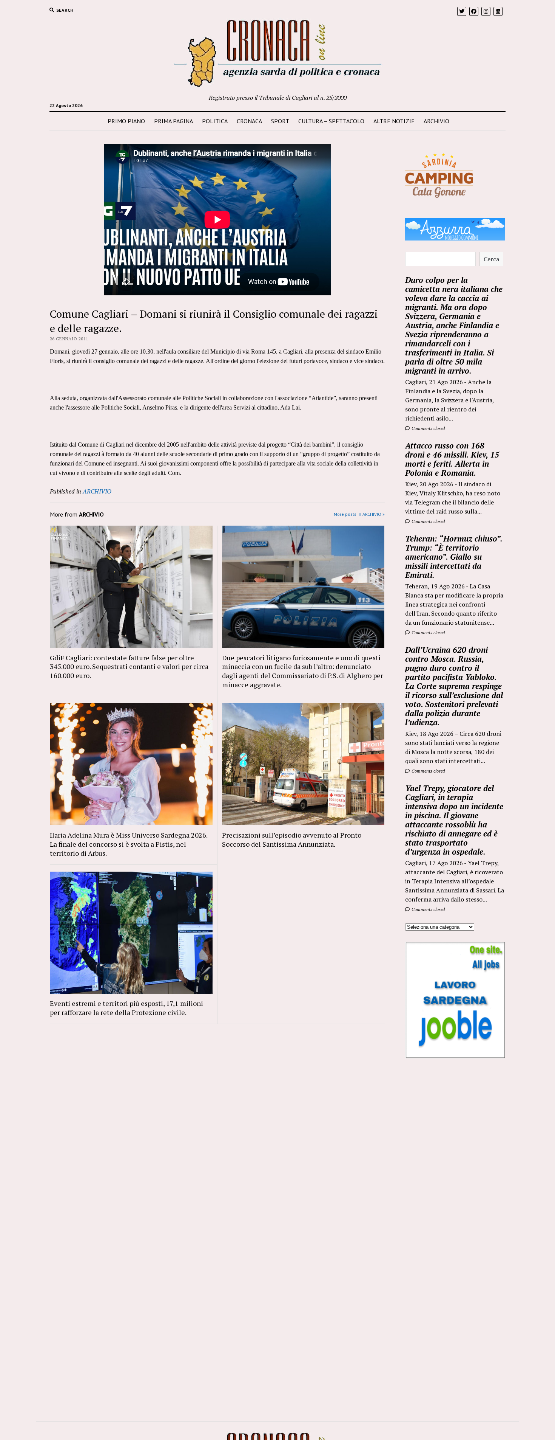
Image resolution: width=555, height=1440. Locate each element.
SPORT (280, 121)
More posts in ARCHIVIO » (359, 514)
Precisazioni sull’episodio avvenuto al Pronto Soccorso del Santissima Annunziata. (291, 839)
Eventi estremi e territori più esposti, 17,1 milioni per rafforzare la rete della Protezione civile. (126, 1008)
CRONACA (249, 121)
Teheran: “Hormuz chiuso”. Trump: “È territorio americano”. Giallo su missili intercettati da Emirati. (453, 556)
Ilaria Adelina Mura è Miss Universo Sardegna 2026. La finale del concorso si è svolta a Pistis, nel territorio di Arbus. (128, 844)
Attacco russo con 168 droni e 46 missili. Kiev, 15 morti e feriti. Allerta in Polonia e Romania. (452, 459)
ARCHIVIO (436, 121)
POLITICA (215, 121)
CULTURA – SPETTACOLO (331, 121)
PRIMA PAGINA (173, 121)
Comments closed (427, 428)
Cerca (491, 259)
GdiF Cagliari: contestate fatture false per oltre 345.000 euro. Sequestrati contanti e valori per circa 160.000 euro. (129, 666)
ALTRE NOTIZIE (394, 121)
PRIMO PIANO (126, 121)
